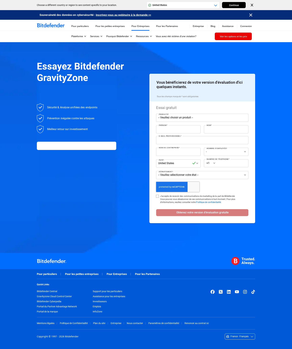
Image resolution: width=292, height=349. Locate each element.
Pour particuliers (47, 274)
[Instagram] (245, 292)
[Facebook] (213, 292)
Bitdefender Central (47, 291)
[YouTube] (237, 292)
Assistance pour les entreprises (109, 296)
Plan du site (99, 323)
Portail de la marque (47, 311)
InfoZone (97, 311)
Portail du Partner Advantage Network (57, 306)
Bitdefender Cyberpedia (49, 301)
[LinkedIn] (229, 292)
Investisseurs (100, 301)
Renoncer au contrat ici (197, 323)
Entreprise (116, 323)
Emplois (97, 306)
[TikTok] (253, 292)
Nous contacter (135, 323)
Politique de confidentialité (208, 202)
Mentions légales (45, 323)
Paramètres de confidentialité (163, 323)
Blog (213, 26)
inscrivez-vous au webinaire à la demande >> (123, 15)
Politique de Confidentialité (74, 323)
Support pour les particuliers (107, 291)
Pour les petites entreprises (82, 274)
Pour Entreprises (117, 274)
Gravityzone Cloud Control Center (54, 296)
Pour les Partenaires (147, 274)
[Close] (250, 15)
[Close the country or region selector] (252, 5)
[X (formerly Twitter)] (221, 292)
